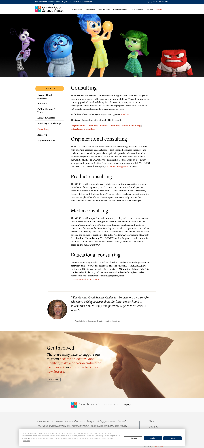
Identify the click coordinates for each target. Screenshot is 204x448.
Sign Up (127, 405)
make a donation (73, 363)
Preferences (133, 438)
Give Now (50, 88)
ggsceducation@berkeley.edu (85, 278)
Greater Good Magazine (44, 96)
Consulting (43, 129)
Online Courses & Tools (46, 110)
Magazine (65, 2)
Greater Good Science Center (49, 9)
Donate (158, 10)
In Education (87, 2)
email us (125, 114)
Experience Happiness (117, 166)
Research (42, 134)
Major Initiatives (46, 140)
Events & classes (120, 10)
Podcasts (42, 103)
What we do (90, 10)
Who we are (77, 10)
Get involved (137, 10)
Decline (152, 438)
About (152, 421)
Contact (149, 10)
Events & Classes (46, 117)
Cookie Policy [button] (72, 438)
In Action (75, 2)
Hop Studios (157, 447)
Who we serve (104, 10)
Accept (172, 438)
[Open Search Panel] (166, 9)
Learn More (53, 380)
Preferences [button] (26, 441)
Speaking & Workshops (49, 123)
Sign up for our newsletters (157, 2)
